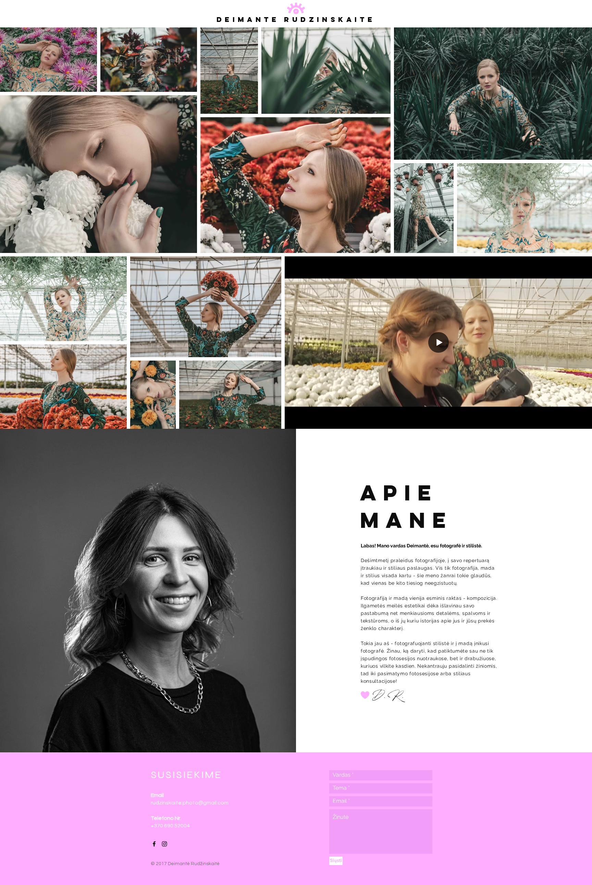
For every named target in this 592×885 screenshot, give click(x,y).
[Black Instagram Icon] (164, 843)
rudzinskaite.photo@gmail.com (190, 802)
